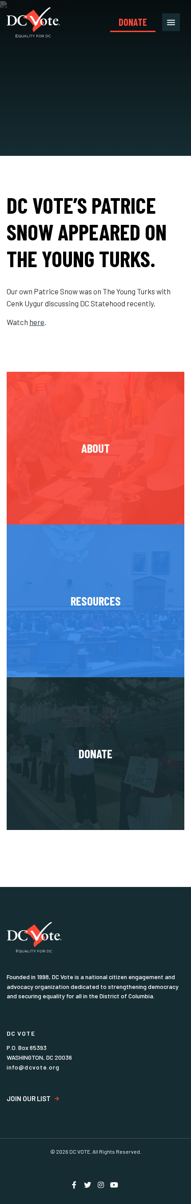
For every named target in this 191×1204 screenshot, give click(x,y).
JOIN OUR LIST (29, 1098)
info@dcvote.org (33, 1067)
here (36, 321)
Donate (133, 22)
